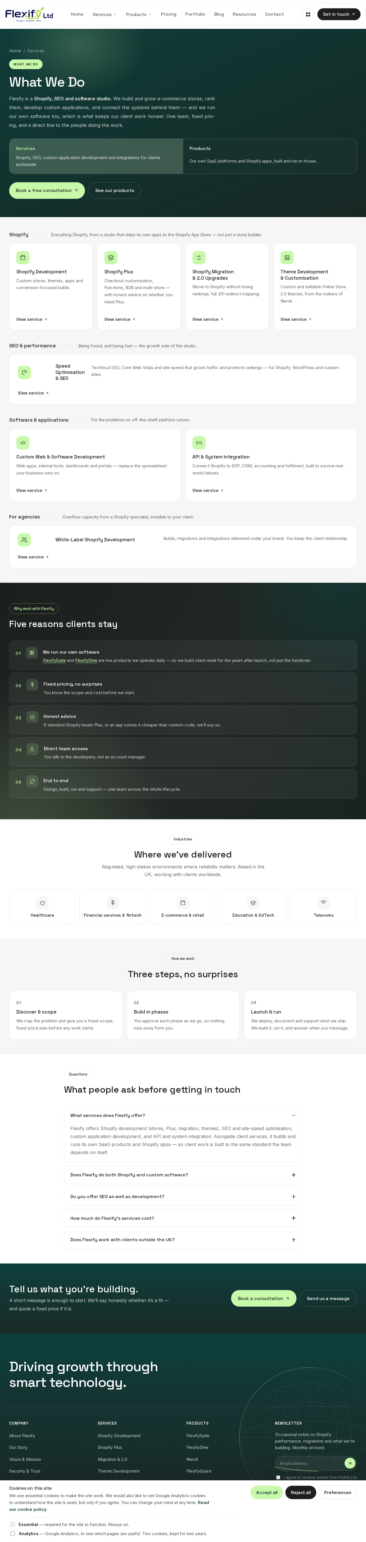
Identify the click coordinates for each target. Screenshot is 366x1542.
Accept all (267, 1492)
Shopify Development (119, 1435)
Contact (274, 14)
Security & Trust (24, 1471)
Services (102, 14)
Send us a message (328, 1298)
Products (136, 14)
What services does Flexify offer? (107, 1115)
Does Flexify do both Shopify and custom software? (129, 1175)
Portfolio (195, 14)
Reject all (301, 1492)
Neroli (192, 1459)
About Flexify (22, 1435)
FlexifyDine (86, 660)
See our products (114, 190)
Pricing (168, 14)
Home (77, 14)
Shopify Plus (110, 1447)
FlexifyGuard (198, 1471)
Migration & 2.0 (112, 1459)
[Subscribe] (350, 1463)
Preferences (337, 1492)
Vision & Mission (25, 1459)
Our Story (18, 1447)
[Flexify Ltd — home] (29, 14)
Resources (244, 14)
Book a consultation (260, 1298)
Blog (219, 14)
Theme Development (119, 1471)
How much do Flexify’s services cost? (112, 1218)
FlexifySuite (54, 660)
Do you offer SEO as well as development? (117, 1196)
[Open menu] (308, 14)
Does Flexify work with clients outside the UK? (122, 1240)
